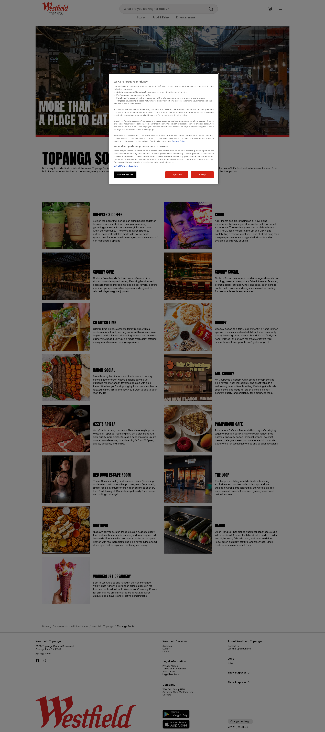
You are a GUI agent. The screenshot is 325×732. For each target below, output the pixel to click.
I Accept (202, 175)
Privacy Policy (178, 141)
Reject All (177, 175)
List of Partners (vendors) (126, 166)
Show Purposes (125, 175)
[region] (164, 128)
